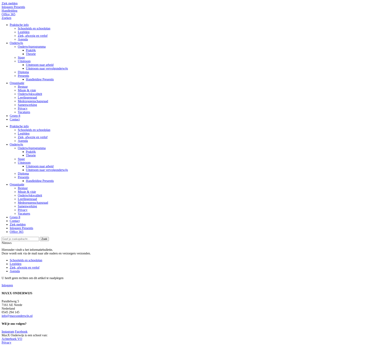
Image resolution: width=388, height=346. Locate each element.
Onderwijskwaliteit (30, 195)
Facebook (21, 331)
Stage (21, 159)
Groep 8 (15, 217)
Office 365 (8, 14)
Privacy (22, 210)
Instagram (8, 331)
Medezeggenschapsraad (33, 202)
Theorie (31, 155)
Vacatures (24, 213)
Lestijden (24, 133)
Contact (15, 221)
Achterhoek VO (12, 339)
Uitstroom (24, 162)
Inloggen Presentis (13, 7)
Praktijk (31, 151)
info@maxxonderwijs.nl (17, 316)
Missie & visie (27, 191)
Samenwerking (27, 206)
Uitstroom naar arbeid (40, 166)
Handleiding (9, 10)
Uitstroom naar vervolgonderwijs (47, 170)
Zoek (44, 239)
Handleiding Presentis (40, 180)
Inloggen (7, 285)
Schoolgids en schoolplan (34, 130)
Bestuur (23, 188)
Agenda (23, 140)
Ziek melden (10, 3)
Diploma (23, 173)
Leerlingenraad (27, 199)
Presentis (23, 177)
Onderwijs (16, 144)
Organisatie (17, 184)
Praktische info (19, 126)
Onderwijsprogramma (32, 148)
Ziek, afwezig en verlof (32, 137)
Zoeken (6, 18)
